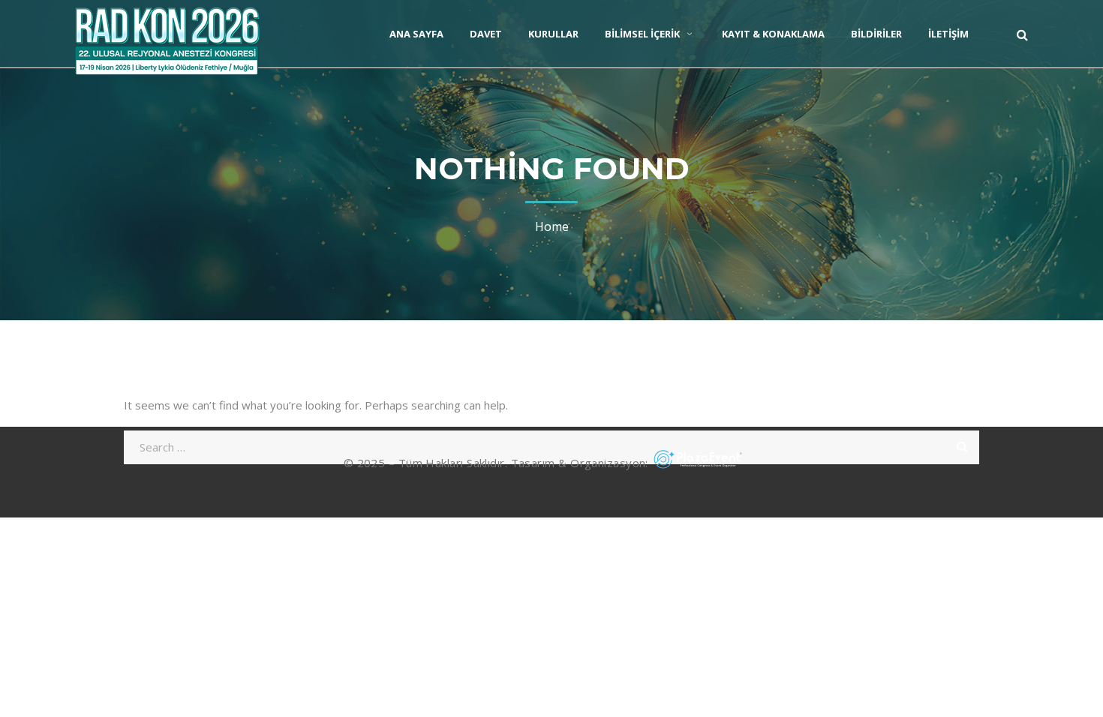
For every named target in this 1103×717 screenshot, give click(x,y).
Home (552, 226)
